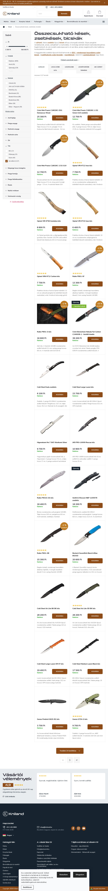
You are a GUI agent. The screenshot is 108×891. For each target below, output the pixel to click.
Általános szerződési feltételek (47, 858)
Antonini (12, 83)
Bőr (11, 151)
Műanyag (13, 154)
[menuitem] (6, 21)
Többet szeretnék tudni (69, 60)
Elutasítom (63, 874)
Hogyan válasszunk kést (79, 849)
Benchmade (13, 93)
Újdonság (13, 68)
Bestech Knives (14, 97)
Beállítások (27, 887)
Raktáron (13, 61)
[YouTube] (84, 828)
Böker (12, 103)
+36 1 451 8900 (11, 827)
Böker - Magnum (15, 107)
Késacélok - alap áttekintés (80, 846)
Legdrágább (69, 67)
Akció (11, 64)
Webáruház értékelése (44, 855)
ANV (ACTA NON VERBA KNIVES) (16, 88)
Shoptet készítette (99, 889)
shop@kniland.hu (46, 827)
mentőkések (69, 55)
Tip (10, 71)
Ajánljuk (41, 67)
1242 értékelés (10, 796)
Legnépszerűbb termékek (83, 68)
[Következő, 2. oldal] (70, 760)
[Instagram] (78, 828)
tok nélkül (14, 161)
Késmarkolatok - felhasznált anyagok (83, 852)
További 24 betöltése (68, 751)
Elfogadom (80, 874)
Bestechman (14, 100)
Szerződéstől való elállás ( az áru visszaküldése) (47, 865)
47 (77, 760)
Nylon (12, 158)
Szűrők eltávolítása (18, 202)
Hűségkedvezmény (43, 849)
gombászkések (89, 55)
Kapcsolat (40, 852)
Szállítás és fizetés (8, 7)
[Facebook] (73, 828)
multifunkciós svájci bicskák (52, 55)
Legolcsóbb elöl (55, 68)
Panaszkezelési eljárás (44, 861)
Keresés (64, 13)
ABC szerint (98, 67)
